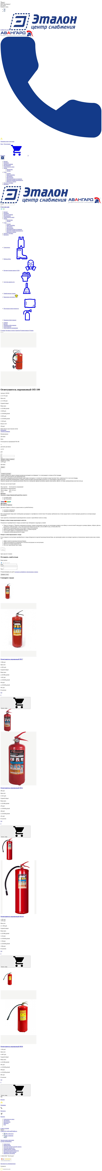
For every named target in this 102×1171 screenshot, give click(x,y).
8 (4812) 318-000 (5, 1128)
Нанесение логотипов (9, 297)
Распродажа (10, 169)
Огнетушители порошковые (11, 328)
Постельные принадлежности (11, 308)
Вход (2, 144)
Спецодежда (7, 247)
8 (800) (5, 207)
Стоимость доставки (5, 473)
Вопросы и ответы (11, 181)
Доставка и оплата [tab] (10, 330)
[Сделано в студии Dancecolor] (5, 1169)
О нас (5, 172)
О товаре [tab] (3, 330)
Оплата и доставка (8, 183)
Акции (5, 168)
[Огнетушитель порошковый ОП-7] (51, 618)
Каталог (6, 161)
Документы (9, 176)
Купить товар (4, 708)
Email (2, 566)
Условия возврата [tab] (24, 330)
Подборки (6, 162)
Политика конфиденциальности (15, 180)
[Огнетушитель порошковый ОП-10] (51, 876)
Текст (2, 569)
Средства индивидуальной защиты (12, 1146)
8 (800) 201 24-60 (5, 29)
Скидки (9, 170)
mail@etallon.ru (13, 1131)
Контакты (6, 184)
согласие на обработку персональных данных (26, 572)
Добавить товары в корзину (7, 459)
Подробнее (3, 430)
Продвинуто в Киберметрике (8, 1163)
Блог (5, 1124)
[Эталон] (34, 202)
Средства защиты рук (9, 282)
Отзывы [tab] (31, 330)
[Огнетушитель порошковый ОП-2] (51, 747)
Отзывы (9, 173)
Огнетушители (7, 326)
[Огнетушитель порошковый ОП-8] (51, 1006)
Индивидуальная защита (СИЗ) (11, 270)
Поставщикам (7, 165)
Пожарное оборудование (10, 320)
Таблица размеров (8, 164)
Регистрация (7, 144)
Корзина (14, 155)
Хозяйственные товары (9, 293)
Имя (2, 564)
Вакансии (6, 1123)
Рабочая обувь (7, 259)
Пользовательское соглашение (14, 179)
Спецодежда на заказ (9, 166)
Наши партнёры (11, 175)
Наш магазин (10, 177)
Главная (6, 322)
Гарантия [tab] (17, 330)
